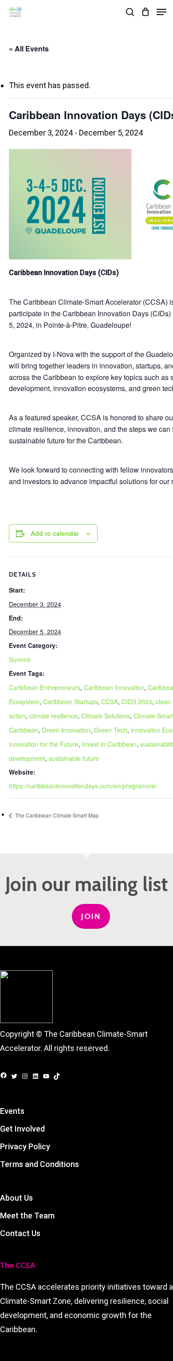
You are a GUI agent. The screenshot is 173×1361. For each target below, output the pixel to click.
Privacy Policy (25, 1146)
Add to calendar (55, 533)
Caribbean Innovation (114, 687)
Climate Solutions (105, 715)
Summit (19, 659)
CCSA (109, 701)
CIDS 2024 (137, 701)
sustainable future (74, 758)
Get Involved (22, 1128)
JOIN (91, 916)
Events (12, 1111)
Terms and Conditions (39, 1164)
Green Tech (110, 729)
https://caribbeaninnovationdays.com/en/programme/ (83, 785)
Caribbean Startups (70, 701)
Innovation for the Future (44, 744)
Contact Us (20, 1233)
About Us (16, 1197)
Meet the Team (27, 1215)
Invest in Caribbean (109, 744)
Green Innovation (66, 729)
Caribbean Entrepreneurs (44, 687)
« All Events (29, 48)
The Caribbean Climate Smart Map (56, 815)
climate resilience (53, 715)
